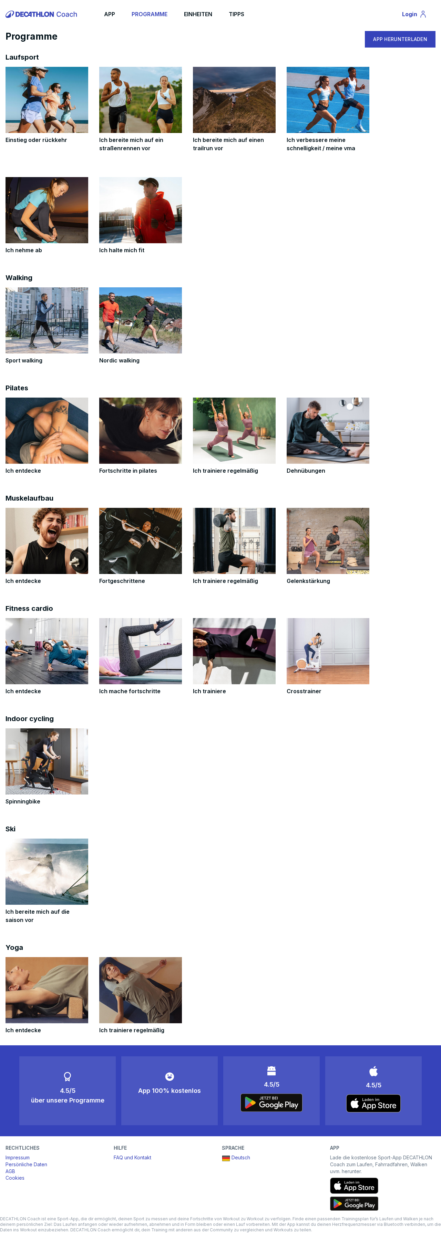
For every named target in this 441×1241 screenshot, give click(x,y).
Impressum (18, 1157)
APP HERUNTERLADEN (400, 39)
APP (109, 14)
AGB (10, 1171)
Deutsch (241, 1157)
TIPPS (236, 14)
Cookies (15, 1178)
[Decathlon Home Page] (42, 14)
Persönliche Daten (26, 1164)
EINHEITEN (198, 14)
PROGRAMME (149, 14)
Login (417, 15)
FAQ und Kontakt (132, 1157)
